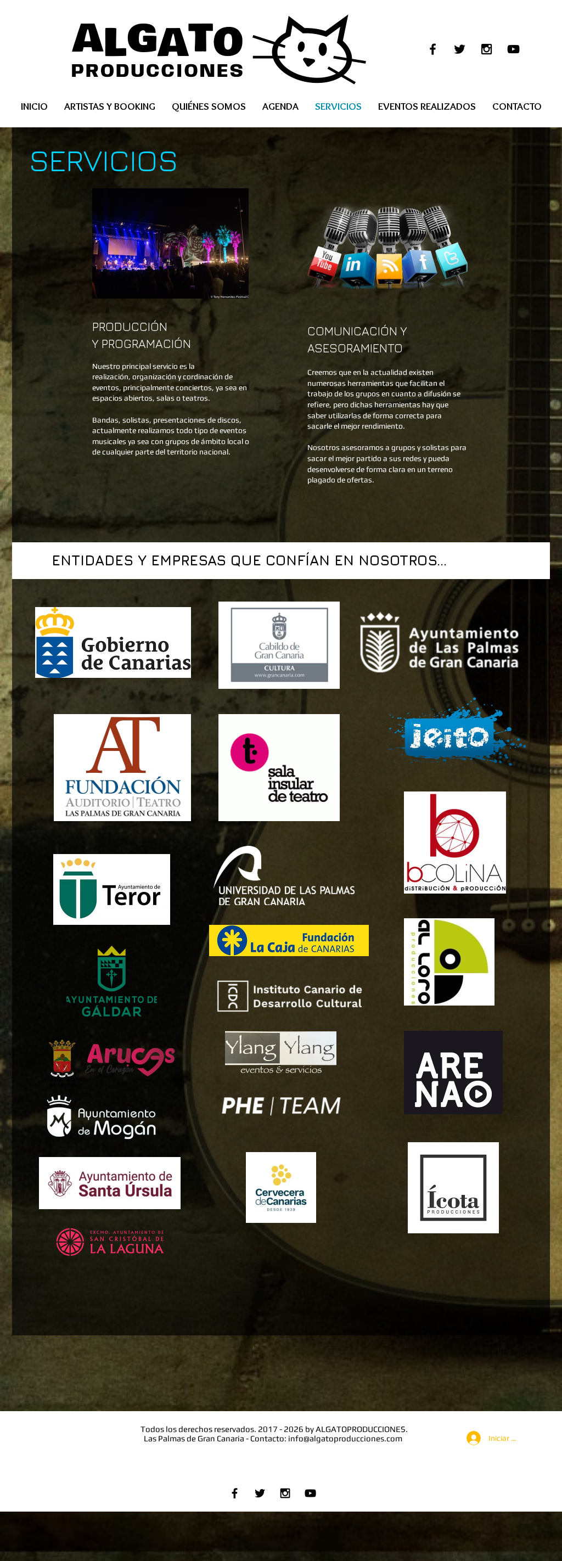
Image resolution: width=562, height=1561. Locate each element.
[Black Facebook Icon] (432, 49)
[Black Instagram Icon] (486, 49)
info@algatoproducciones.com (345, 1438)
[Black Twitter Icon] (459, 49)
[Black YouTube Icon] (513, 49)
